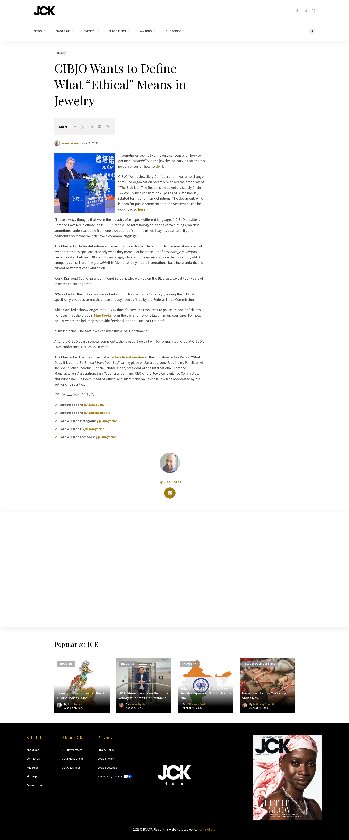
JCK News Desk (196, 704)
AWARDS (146, 31)
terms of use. (207, 829)
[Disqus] (174, 568)
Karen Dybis (137, 704)
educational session (127, 357)
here (141, 209)
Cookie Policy (106, 758)
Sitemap (32, 776)
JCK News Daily (93, 405)
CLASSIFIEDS (117, 31)
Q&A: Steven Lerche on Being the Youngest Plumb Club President (143, 695)
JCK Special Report (96, 413)
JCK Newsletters (72, 750)
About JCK (33, 750)
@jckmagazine (106, 421)
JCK (44, 10)
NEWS (38, 31)
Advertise (33, 767)
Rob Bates (72, 143)
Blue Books (102, 315)
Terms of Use (35, 785)
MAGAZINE (63, 31)
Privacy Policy (106, 750)
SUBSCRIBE (173, 31)
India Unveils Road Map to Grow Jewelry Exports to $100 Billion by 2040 (205, 693)
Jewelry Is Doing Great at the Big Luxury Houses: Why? (82, 695)
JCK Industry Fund (73, 758)
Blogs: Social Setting (260, 663)
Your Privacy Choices (110, 776)
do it (159, 166)
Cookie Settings (107, 767)
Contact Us (33, 758)
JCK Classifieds (71, 767)
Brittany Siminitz (264, 704)
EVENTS (89, 31)
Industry (60, 53)
